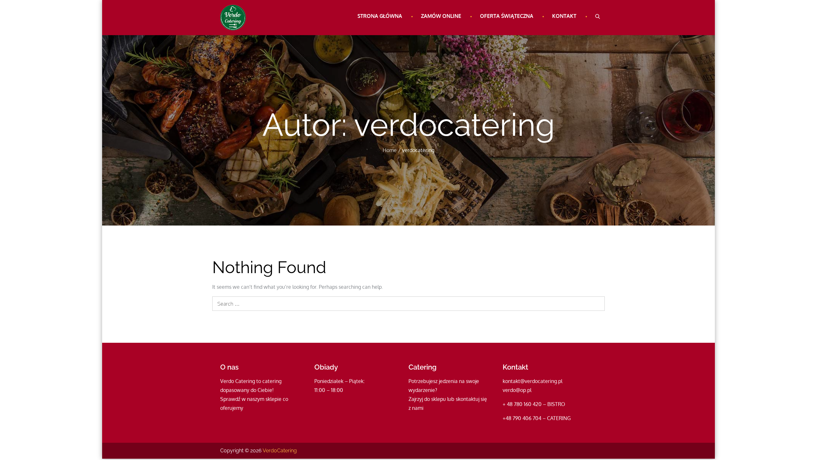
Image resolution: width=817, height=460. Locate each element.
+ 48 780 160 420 (522, 404)
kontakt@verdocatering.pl (532, 381)
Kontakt (564, 16)
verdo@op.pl (517, 390)
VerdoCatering (280, 451)
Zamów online (441, 16)
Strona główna (379, 16)
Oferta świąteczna (506, 16)
